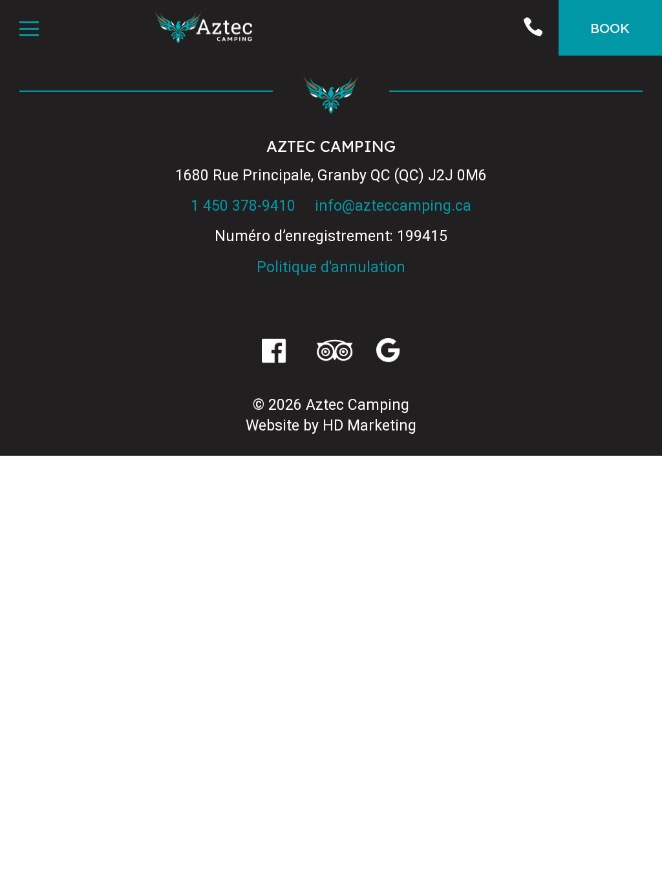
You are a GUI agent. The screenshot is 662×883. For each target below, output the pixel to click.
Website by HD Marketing (331, 425)
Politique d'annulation (331, 267)
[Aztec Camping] (203, 29)
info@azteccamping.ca (393, 206)
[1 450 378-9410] (533, 27)
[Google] (388, 352)
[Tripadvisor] (331, 352)
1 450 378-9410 (243, 206)
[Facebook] (274, 352)
